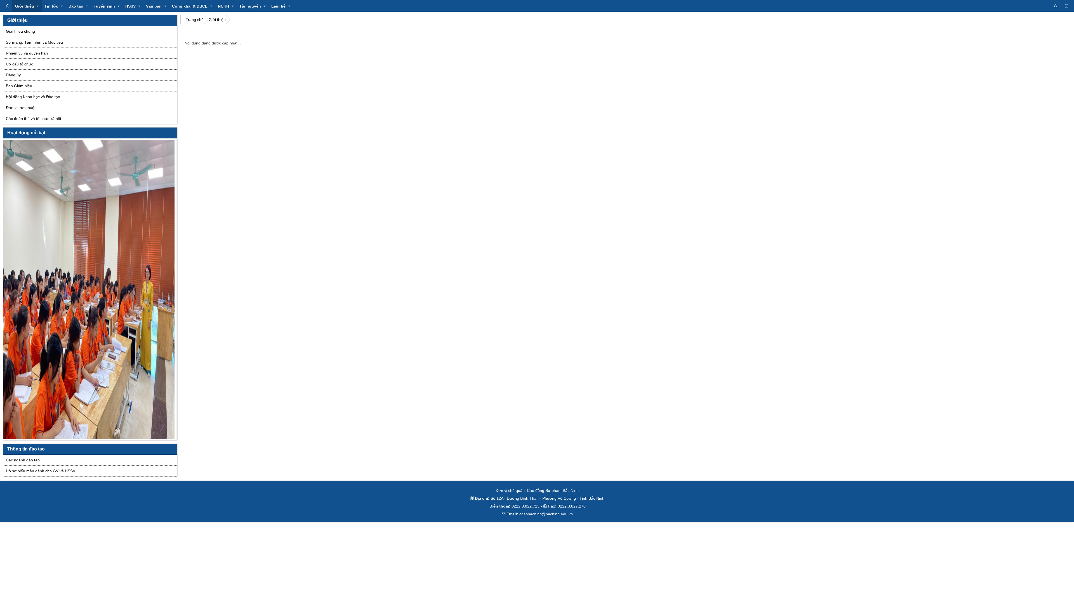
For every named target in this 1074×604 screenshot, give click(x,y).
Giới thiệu (217, 19)
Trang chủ (195, 19)
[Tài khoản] (1066, 6)
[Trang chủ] (7, 5)
